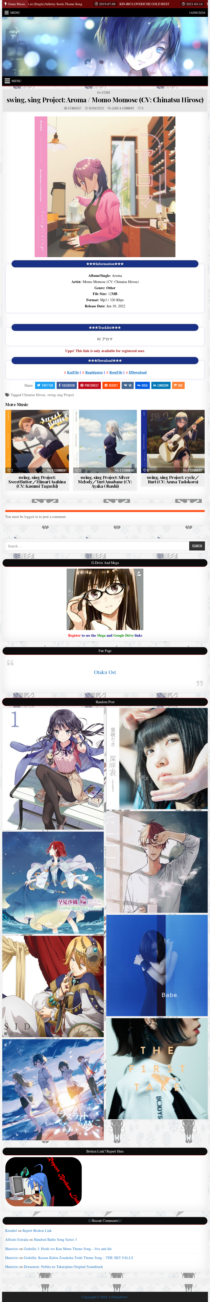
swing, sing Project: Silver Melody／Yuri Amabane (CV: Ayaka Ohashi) (105, 481)
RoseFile (115, 372)
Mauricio (11, 1248)
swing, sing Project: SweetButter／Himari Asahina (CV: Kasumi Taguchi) (37, 481)
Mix (180, 385)
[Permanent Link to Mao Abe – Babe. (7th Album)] (157, 965)
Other (106, 92)
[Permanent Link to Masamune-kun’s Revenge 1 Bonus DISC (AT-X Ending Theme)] (53, 769)
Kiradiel (11, 1230)
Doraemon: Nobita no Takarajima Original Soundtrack (63, 1266)
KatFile (73, 372)
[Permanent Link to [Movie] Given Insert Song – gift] (157, 862)
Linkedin (163, 385)
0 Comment (59, 470)
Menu (15, 12)
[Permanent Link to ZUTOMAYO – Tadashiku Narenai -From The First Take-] (157, 1069)
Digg (145, 385)
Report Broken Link (37, 1230)
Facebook (68, 385)
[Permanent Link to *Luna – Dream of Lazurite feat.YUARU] (53, 1090)
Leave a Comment (123, 108)
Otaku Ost (105, 672)
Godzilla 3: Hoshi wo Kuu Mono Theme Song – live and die (68, 1248)
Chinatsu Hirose (33, 394)
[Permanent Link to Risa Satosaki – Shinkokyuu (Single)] (157, 758)
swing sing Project (60, 394)
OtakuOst (75, 108)
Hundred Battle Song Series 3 (55, 1239)
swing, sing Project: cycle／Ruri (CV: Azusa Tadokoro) (173, 479)
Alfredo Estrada (16, 1239)
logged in (31, 516)
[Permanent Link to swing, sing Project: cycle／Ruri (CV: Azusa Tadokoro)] (172, 441)
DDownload (138, 372)
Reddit (113, 385)
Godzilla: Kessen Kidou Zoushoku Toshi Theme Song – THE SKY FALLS (78, 1257)
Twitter (47, 385)
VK (130, 385)
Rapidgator (94, 372)
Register (74, 635)
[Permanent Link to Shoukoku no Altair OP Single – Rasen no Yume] (53, 986)
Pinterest (92, 385)
